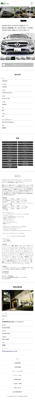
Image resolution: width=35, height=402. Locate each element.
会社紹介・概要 (17, 383)
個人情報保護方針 (17, 392)
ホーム (17, 359)
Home (3, 9)
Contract (8, 9)
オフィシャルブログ (17, 371)
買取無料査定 (17, 379)
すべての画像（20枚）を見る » (17, 65)
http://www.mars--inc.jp (9, 351)
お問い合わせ (17, 387)
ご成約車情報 (17, 367)
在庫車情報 (18, 363)
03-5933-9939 (6, 327)
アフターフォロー (17, 375)
